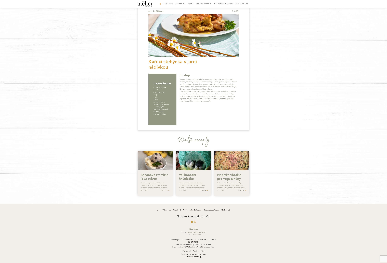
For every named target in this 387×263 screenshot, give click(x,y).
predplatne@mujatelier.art (196, 232)
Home (163, 4)
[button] (155, 35)
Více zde (164, 190)
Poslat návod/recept (223, 4)
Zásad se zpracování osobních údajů (194, 254)
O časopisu (168, 4)
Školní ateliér (242, 4)
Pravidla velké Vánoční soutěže (193, 251)
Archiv (191, 4)
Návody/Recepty (203, 4)
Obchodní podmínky (193, 257)
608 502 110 (197, 235)
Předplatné (180, 4)
